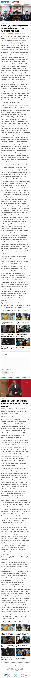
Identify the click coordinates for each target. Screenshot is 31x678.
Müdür (15, 621)
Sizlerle (20, 621)
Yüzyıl (26, 621)
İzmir (3, 621)
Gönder (5, 372)
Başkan (8, 310)
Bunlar (13, 310)
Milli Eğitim (9, 621)
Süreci (25, 310)
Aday (3, 310)
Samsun (19, 310)
